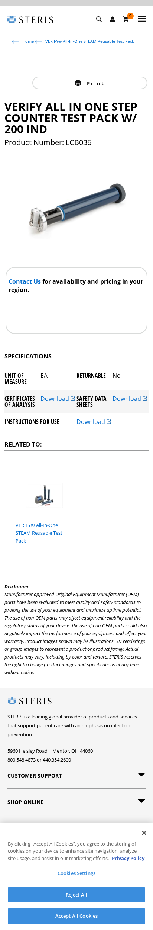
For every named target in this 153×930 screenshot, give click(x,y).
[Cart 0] (126, 19)
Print (94, 83)
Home (28, 41)
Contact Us (25, 281)
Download (55, 399)
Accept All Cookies (76, 916)
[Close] (144, 833)
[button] (103, 27)
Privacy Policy (128, 858)
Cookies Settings (76, 873)
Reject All (76, 894)
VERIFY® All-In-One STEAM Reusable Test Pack (89, 41)
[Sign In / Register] (112, 19)
